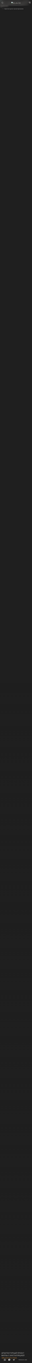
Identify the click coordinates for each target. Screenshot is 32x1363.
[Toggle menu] (30, 2)
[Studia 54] (16, 2)
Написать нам (22, 1360)
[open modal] (2, 3)
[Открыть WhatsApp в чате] (5, 1360)
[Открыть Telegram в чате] (14, 1360)
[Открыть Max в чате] (9, 1360)
